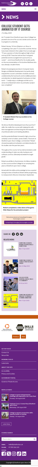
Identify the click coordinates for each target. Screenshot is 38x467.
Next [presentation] (23, 337)
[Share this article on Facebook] (13, 234)
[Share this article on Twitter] (17, 234)
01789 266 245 (10, 447)
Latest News (6, 424)
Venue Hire (5, 355)
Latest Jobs (5, 363)
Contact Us (5, 352)
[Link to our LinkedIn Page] (24, 455)
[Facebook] (4, 455)
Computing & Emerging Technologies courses (19, 222)
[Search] (32, 439)
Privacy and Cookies (8, 374)
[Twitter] (9, 455)
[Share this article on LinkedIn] (21, 234)
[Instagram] (14, 455)
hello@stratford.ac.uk (12, 444)
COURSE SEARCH (7, 433)
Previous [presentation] (16, 337)
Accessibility (6, 371)
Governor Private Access (10, 382)
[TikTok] (19, 455)
